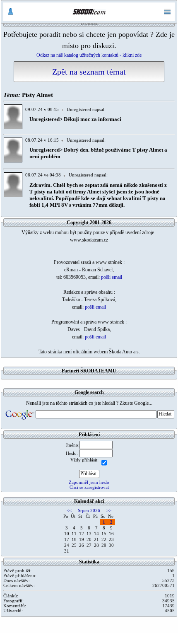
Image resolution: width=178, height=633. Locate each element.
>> (108, 510)
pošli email (111, 277)
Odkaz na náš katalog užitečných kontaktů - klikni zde (89, 55)
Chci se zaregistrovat (89, 487)
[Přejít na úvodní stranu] (89, 11)
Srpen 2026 (89, 510)
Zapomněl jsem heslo (89, 482)
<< (69, 510)
